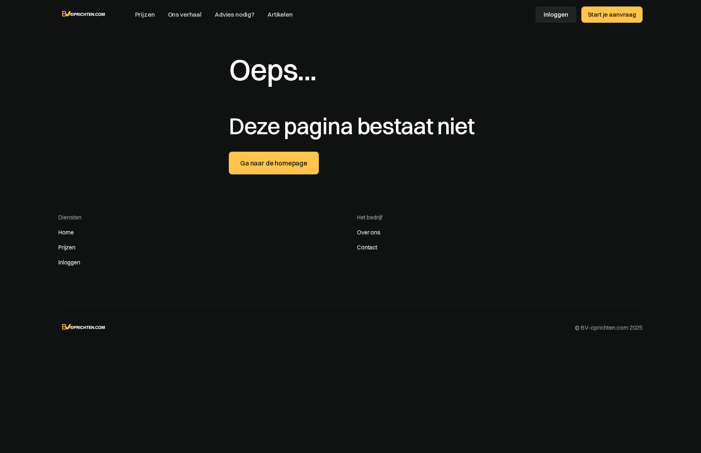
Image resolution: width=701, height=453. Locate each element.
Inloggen (556, 14)
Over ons (369, 232)
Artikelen (280, 14)
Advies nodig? (234, 14)
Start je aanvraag (612, 14)
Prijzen (145, 14)
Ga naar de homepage (273, 163)
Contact (367, 247)
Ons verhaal (185, 14)
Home (65, 232)
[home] (83, 14)
